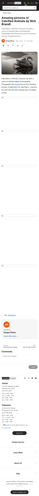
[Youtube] (36, 378)
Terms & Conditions (11, 481)
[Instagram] (28, 378)
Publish (33, 367)
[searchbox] (19, 8)
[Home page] (14, 3)
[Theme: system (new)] (24, 3)
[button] (36, 3)
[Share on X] (8, 45)
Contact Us (19, 433)
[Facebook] (32, 378)
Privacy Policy (21, 481)
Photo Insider (7, 13)
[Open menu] (3, 3)
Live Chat (7, 428)
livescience (12, 315)
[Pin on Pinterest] (13, 45)
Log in (32, 3)
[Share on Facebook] (3, 45)
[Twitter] (25, 378)
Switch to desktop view (19, 492)
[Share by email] (18, 45)
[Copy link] (22, 45)
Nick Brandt (15, 84)
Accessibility (30, 481)
